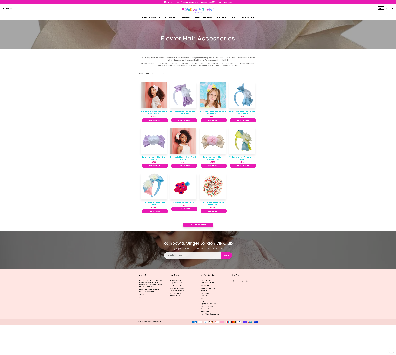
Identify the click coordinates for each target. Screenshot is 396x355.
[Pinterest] (199, 38)
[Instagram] (204, 38)
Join (218, 31)
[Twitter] (190, 38)
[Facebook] (195, 38)
